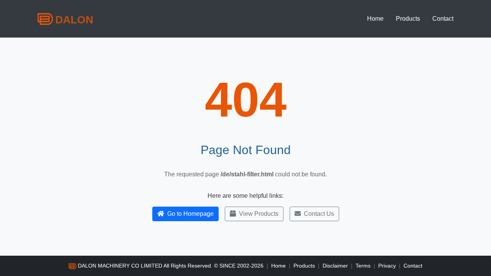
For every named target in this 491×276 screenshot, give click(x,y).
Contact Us (319, 213)
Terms (363, 266)
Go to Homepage (190, 213)
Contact (442, 18)
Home (375, 18)
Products (408, 18)
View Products (258, 213)
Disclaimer (335, 266)
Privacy (387, 266)
